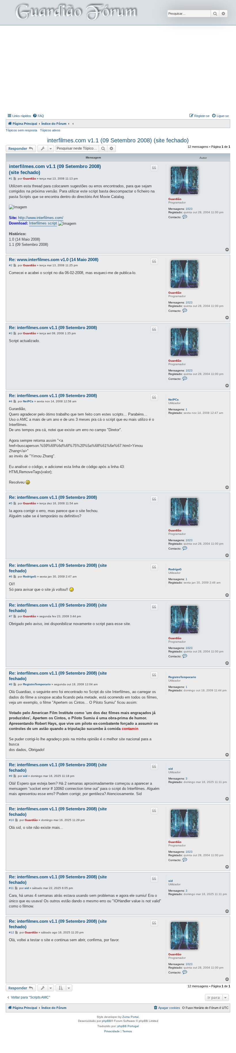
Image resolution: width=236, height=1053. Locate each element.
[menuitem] (38, 115)
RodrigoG (175, 569)
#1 (10, 178)
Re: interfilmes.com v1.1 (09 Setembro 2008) (53, 327)
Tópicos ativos (50, 130)
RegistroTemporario (182, 677)
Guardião (174, 199)
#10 (11, 820)
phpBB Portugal (128, 1026)
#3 (10, 333)
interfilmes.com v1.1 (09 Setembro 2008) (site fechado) (118, 140)
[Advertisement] (121, 68)
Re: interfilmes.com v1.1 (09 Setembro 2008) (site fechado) (58, 568)
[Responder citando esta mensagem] (154, 167)
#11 (11, 888)
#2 (10, 265)
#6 (10, 576)
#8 (10, 684)
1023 (189, 208)
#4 (10, 401)
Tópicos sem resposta (21, 130)
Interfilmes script (43, 223)
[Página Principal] (75, 12)
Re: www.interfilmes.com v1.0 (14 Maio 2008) (53, 259)
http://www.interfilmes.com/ (40, 218)
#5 (10, 503)
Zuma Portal (130, 1016)
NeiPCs (173, 399)
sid (170, 768)
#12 (11, 932)
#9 (10, 776)
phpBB (106, 1020)
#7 (10, 616)
